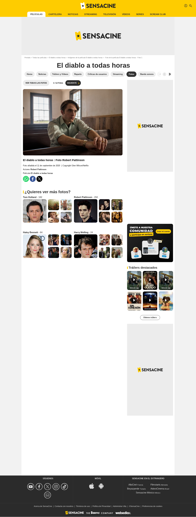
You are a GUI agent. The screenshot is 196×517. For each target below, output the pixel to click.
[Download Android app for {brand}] (102, 486)
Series (140, 14)
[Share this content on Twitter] (39, 179)
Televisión (109, 14)
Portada (27, 57)
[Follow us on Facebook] (39, 486)
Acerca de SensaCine (43, 506)
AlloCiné (132, 484)
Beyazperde (133, 488)
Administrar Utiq (119, 506)
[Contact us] (48, 495)
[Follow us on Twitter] (48, 486)
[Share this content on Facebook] (33, 179)
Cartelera (55, 14)
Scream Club (158, 14)
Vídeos (126, 14)
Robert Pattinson (38, 169)
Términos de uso (83, 506)
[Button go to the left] (164, 74)
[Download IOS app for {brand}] (93, 486)
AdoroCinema (157, 488)
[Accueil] (98, 6)
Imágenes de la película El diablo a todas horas (85, 57)
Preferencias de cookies (152, 506)
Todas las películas (39, 57)
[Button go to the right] (170, 74)
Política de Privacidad (101, 506)
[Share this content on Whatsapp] (26, 179)
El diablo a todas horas (57, 57)
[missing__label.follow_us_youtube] (31, 486)
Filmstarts (155, 484)
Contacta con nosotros (64, 506)
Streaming (90, 14)
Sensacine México (145, 492)
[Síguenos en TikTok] (65, 486)
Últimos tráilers (150, 317)
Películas (36, 14)
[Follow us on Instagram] (56, 486)
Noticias (73, 14)
